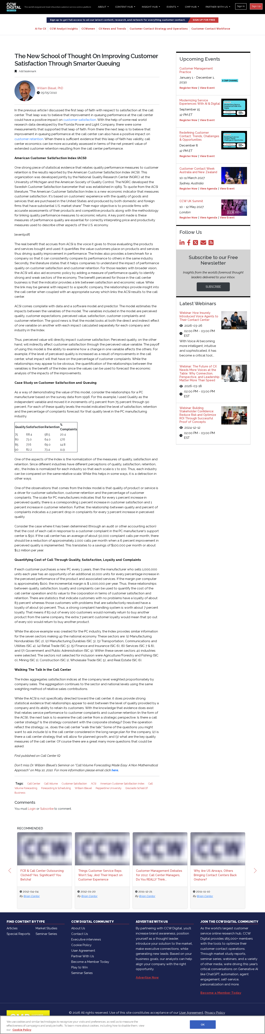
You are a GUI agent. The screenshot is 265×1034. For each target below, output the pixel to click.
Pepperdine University (109, 788)
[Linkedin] (182, 243)
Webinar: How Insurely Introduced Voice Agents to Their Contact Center (198, 316)
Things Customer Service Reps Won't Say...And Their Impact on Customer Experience (100, 875)
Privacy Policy (215, 1013)
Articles (12, 928)
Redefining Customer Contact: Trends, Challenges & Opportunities (199, 136)
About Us (78, 928)
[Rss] (211, 243)
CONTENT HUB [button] (124, 6)
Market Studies (46, 928)
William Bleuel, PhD (50, 88)
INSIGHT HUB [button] (150, 6)
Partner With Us (82, 956)
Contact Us (79, 934)
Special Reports (18, 934)
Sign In (241, 6)
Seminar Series (46, 934)
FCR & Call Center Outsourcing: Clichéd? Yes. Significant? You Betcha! (42, 875)
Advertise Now (147, 977)
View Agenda (208, 188)
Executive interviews (86, 939)
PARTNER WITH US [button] (217, 6)
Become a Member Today (90, 962)
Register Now (188, 88)
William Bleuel (83, 788)
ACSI (94, 783)
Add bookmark (27, 71)
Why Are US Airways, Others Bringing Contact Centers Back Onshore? (215, 875)
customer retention (28, 139)
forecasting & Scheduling (56, 788)
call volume (51, 783)
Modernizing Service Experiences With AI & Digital (199, 102)
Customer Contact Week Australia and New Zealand (198, 170)
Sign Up (256, 6)
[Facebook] (189, 243)
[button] (10, 870)
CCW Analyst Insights (64, 28)
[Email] (204, 243)
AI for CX (40, 28)
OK (203, 1024)
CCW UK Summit (191, 201)
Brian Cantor (32, 896)
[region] (132, 1025)
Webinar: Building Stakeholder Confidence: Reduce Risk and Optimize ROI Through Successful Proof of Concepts (197, 414)
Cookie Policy (81, 945)
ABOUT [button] (102, 6)
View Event (207, 88)
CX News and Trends (112, 28)
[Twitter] (196, 243)
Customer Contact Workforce (210, 28)
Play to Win (79, 967)
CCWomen (88, 28)
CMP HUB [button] (191, 6)
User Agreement (83, 950)
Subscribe (47, 808)
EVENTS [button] (172, 6)
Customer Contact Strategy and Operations (159, 28)
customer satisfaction (79, 120)
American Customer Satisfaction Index (122, 783)
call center (34, 783)
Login (32, 808)
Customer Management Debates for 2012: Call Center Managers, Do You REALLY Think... (159, 875)
